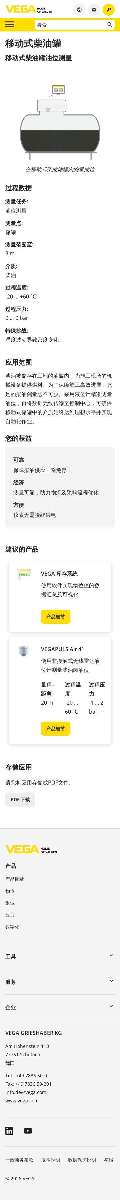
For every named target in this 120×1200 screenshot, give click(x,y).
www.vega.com (22, 1100)
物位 (10, 891)
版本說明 (50, 1160)
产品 (10, 865)
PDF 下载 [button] (20, 799)
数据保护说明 (82, 1160)
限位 (10, 902)
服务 (10, 981)
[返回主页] (31, 849)
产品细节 (55, 616)
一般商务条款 (19, 1160)
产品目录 (14, 879)
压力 (10, 915)
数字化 (12, 927)
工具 (10, 956)
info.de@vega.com (25, 1092)
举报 (108, 1160)
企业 (10, 1007)
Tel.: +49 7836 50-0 (26, 1075)
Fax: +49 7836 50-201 (28, 1084)
